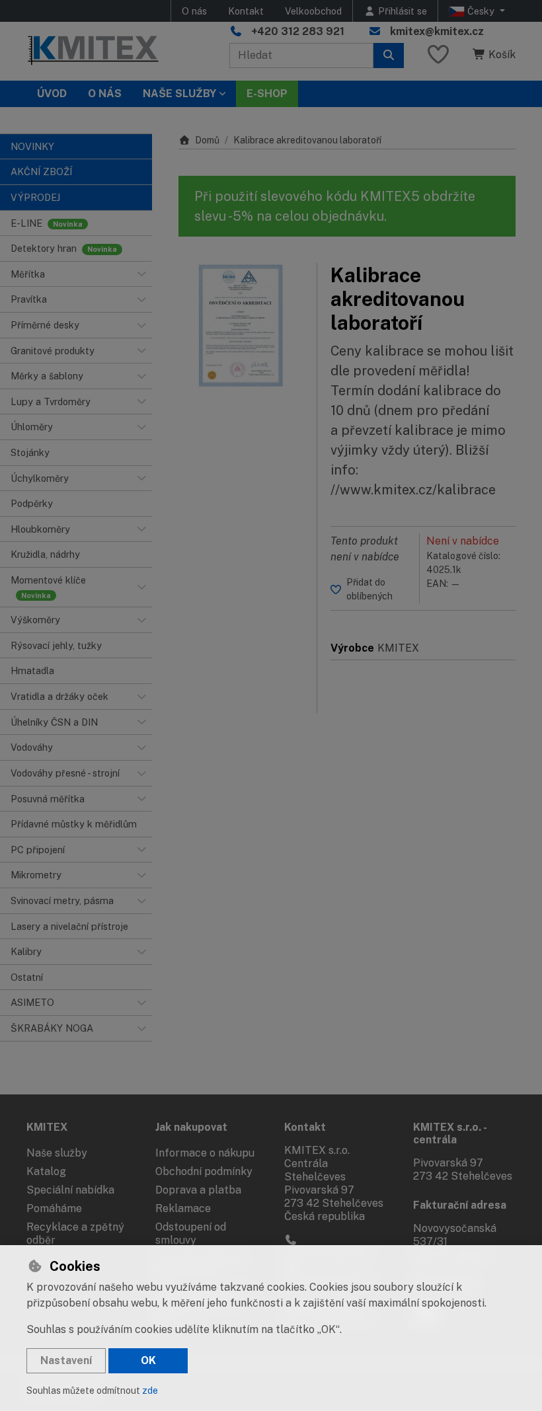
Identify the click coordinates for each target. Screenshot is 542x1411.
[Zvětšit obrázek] (240, 325)
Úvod (52, 93)
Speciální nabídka (70, 1190)
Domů (207, 140)
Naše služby (56, 1153)
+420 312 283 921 (297, 31)
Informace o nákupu (204, 1153)
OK (148, 1360)
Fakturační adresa (459, 1205)
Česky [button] (481, 11)
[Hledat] (388, 55)
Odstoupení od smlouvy (190, 1233)
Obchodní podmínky (203, 1171)
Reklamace (183, 1208)
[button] (141, 274)
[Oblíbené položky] (438, 55)
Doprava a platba (198, 1190)
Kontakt (246, 11)
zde (150, 1390)
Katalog (46, 1171)
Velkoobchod (313, 11)
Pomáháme (54, 1208)
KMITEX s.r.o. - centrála (449, 1133)
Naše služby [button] (179, 93)
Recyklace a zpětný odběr (75, 1233)
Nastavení (66, 1360)
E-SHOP (267, 93)
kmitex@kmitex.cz (437, 31)
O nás (194, 11)
